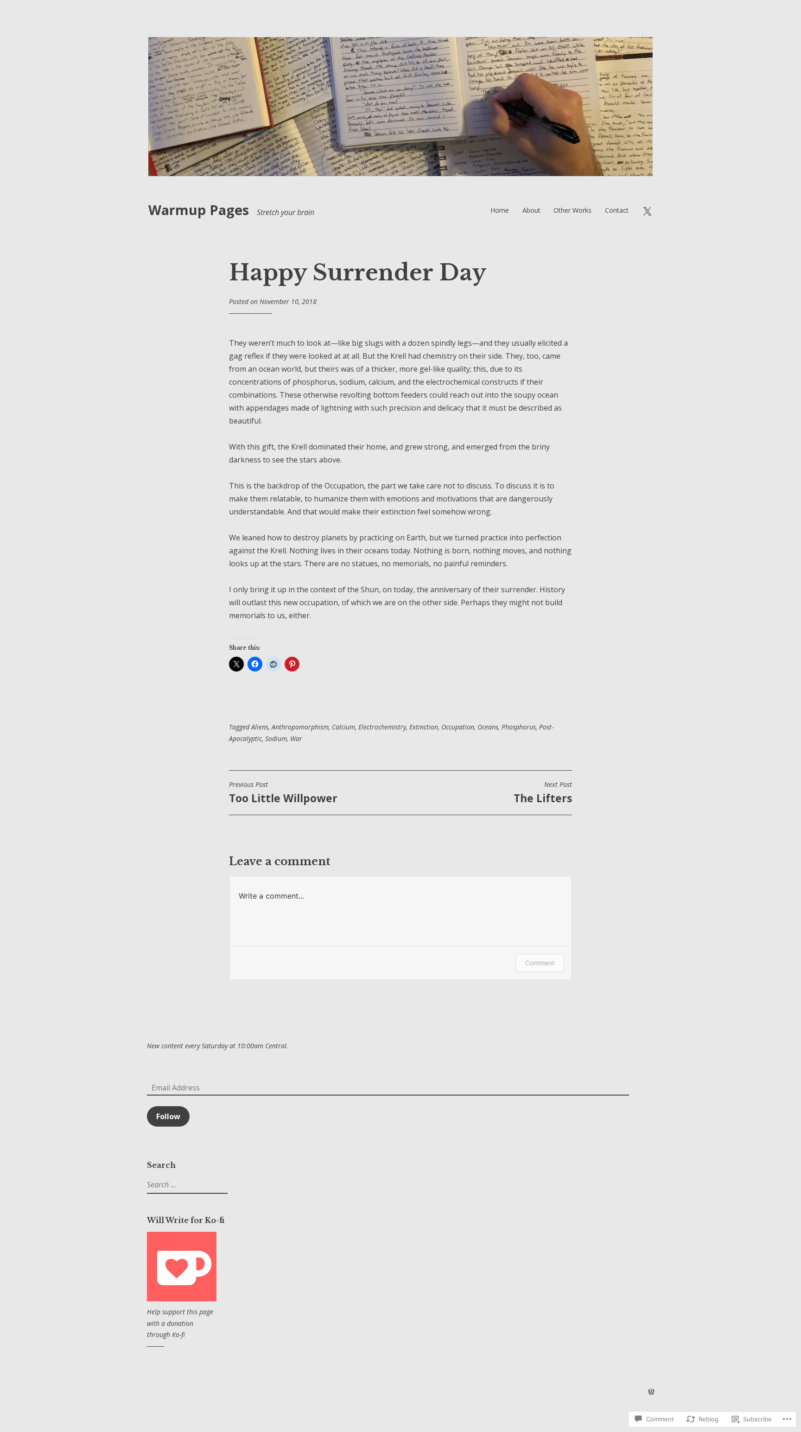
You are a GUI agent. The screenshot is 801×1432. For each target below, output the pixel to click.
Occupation (457, 726)
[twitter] (647, 210)
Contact (617, 210)
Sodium (276, 738)
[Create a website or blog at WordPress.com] (651, 1392)
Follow (168, 1116)
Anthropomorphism (300, 726)
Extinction (423, 726)
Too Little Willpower (283, 792)
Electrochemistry (382, 726)
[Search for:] (186, 1184)
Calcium (343, 726)
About (531, 210)
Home (499, 210)
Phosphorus (519, 726)
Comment (539, 963)
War (296, 738)
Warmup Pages (198, 210)
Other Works (572, 210)
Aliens (259, 726)
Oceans (487, 726)
